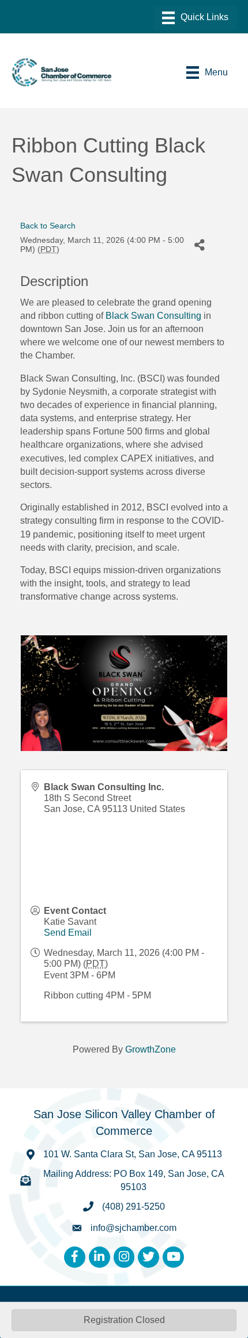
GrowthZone (150, 1049)
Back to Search (48, 225)
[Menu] (195, 18)
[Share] (199, 245)
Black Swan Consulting (153, 316)
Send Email (68, 932)
